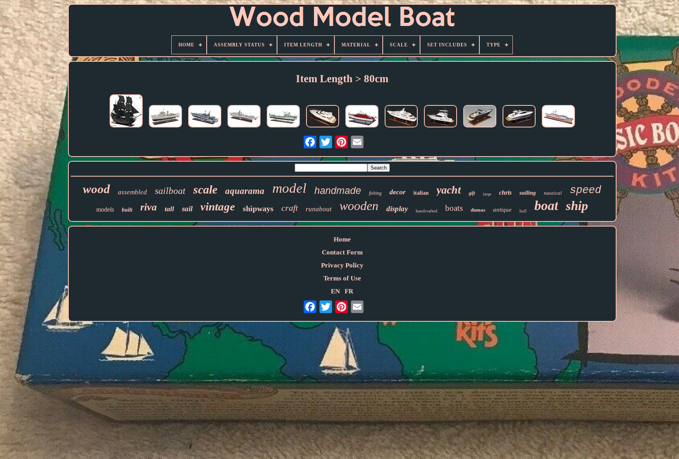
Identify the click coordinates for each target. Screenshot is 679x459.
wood (96, 189)
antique (502, 209)
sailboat (170, 191)
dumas (478, 210)
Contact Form (342, 252)
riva (148, 207)
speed (585, 190)
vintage (217, 206)
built (127, 210)
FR (349, 291)
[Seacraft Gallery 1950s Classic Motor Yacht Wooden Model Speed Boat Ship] (362, 117)
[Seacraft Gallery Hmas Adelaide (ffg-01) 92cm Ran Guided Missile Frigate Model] (558, 117)
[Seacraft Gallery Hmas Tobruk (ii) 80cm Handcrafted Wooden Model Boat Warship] (283, 117)
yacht (449, 190)
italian (421, 193)
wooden (359, 206)
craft (289, 208)
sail (187, 209)
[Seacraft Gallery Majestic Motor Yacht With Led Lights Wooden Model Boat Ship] (401, 117)
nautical (553, 193)
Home (342, 239)
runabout (319, 209)
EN (335, 291)
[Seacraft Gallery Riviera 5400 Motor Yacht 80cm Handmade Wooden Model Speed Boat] (519, 117)
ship (577, 206)
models (105, 209)
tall (169, 209)
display (397, 209)
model (289, 188)
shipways (258, 208)
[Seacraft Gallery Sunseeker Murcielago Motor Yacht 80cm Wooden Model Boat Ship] (480, 117)
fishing (375, 193)
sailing (527, 193)
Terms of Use (342, 278)
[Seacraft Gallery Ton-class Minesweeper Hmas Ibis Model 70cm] (165, 117)
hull (523, 210)
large (487, 194)
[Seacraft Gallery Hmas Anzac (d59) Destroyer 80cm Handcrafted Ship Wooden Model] (244, 117)
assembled (132, 192)
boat (546, 205)
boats (454, 208)
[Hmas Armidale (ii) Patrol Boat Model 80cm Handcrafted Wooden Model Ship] (205, 117)
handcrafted (426, 210)
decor (397, 192)
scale (205, 189)
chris (505, 192)
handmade (337, 190)
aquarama (244, 191)
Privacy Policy (342, 265)
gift (472, 193)
